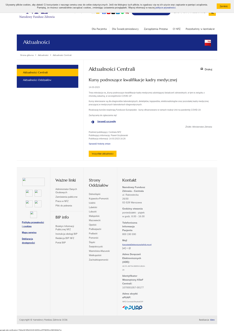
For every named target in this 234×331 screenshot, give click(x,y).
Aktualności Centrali (35, 72)
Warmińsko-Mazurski (99, 251)
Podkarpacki (95, 229)
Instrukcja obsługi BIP (66, 234)
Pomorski (93, 238)
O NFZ (177, 29)
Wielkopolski (95, 255)
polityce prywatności (165, 8)
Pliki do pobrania (64, 205)
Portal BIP (61, 242)
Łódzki (92, 203)
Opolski (92, 225)
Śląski (92, 242)
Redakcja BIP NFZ (65, 238)
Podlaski (93, 233)
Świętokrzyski (96, 246)
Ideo (212, 319)
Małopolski (94, 216)
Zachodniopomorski (98, 259)
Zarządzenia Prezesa (156, 29)
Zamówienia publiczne (66, 197)
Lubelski (93, 207)
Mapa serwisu (29, 232)
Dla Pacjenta (99, 29)
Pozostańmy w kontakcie (200, 29)
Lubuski (93, 211)
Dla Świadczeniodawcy (125, 29)
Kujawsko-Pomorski (99, 198)
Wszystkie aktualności (102, 153)
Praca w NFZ (62, 201)
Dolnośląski (94, 194)
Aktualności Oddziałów (37, 80)
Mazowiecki (95, 220)
